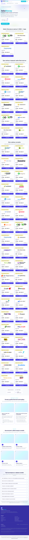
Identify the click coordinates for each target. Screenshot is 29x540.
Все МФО (2, 516)
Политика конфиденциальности (24, 524)
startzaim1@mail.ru (3, 526)
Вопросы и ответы (17, 517)
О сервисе (18, 524)
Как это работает (3, 517)
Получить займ (24, 1)
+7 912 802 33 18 (3, 525)
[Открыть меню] (27, 1)
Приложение (16, 516)
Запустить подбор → (5, 23)
